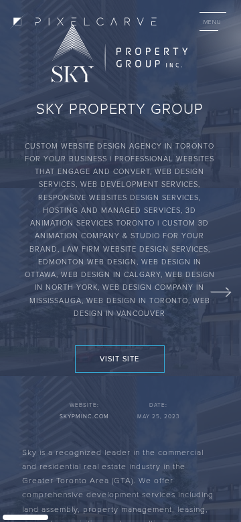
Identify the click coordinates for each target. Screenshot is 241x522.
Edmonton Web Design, (89, 261)
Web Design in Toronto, (139, 300)
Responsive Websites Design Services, (119, 197)
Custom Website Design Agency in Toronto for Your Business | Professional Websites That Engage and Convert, (119, 159)
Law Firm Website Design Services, (136, 249)
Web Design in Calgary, (113, 274)
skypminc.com (84, 416)
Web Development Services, (140, 184)
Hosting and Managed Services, (114, 210)
